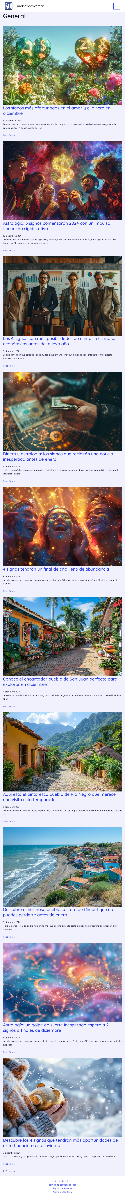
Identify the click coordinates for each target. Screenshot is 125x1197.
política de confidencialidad (63, 1184)
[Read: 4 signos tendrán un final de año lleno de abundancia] (62, 526)
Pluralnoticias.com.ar (29, 6)
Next (11, 1171)
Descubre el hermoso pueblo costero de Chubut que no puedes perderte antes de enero (58, 912)
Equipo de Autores (62, 1188)
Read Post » (9, 135)
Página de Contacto (62, 1192)
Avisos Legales (62, 1181)
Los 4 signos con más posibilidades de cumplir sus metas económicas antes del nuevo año (59, 341)
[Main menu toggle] (116, 6)
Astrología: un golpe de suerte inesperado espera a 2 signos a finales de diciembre (56, 1027)
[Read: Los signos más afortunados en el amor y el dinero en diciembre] (62, 65)
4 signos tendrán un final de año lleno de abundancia (56, 569)
